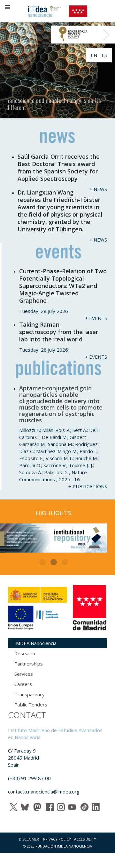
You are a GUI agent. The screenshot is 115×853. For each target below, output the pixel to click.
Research (24, 653)
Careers (23, 684)
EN (94, 55)
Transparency (29, 694)
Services (23, 674)
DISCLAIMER (29, 839)
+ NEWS (98, 189)
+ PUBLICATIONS (87, 486)
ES (104, 55)
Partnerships (28, 663)
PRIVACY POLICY (57, 839)
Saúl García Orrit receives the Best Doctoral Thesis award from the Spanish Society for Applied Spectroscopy (59, 167)
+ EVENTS (96, 318)
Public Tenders (30, 704)
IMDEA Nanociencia (35, 643)
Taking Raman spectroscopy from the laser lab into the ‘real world (58, 332)
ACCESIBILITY (85, 839)
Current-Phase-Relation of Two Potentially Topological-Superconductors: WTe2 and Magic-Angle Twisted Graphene (63, 285)
